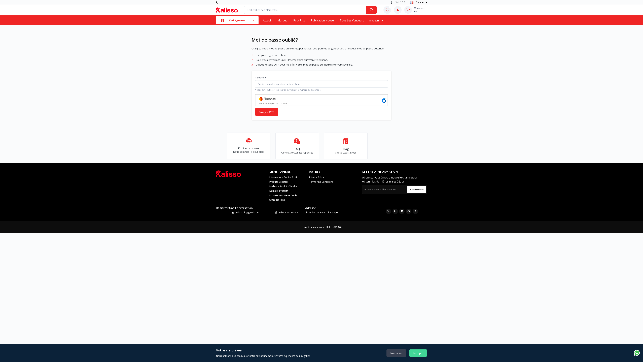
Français (420, 2)
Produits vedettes (279, 181)
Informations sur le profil (283, 177)
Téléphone (261, 77)
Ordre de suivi (277, 199)
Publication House (322, 20)
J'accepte (418, 353)
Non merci (396, 353)
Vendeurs (374, 20)
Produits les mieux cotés (283, 195)
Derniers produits (278, 190)
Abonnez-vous (417, 189)
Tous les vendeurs (352, 20)
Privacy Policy (316, 177)
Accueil (267, 20)
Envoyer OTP (266, 112)
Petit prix (299, 20)
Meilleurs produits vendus (283, 186)
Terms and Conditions (321, 181)
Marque (282, 20)
